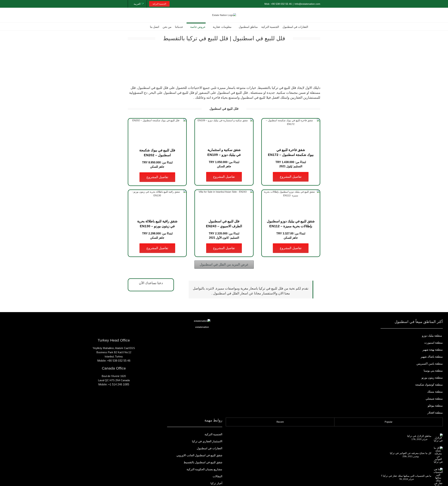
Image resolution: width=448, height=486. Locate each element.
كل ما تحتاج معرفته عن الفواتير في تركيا (410, 453)
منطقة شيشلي (434, 398)
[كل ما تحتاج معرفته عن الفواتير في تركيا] (438, 454)
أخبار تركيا (216, 483)
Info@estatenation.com (307, 3)
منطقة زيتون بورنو (432, 377)
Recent (280, 422)
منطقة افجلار (435, 412)
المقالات (217, 476)
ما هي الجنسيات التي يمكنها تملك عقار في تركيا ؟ (406, 475)
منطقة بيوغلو (435, 405)
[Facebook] (124, 397)
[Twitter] (103, 397)
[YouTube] (113, 397)
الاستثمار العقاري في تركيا (207, 441)
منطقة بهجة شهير (432, 349)
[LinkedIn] (108, 397)
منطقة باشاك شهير (432, 356)
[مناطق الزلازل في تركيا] (438, 438)
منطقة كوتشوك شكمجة (429, 384)
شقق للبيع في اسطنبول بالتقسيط (203, 462)
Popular (388, 422)
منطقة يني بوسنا (433, 370)
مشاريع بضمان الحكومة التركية (204, 469)
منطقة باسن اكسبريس (429, 363)
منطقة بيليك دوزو (432, 335)
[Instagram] (119, 397)
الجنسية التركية (213, 434)
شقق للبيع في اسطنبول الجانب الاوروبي (199, 455)
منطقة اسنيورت (433, 342)
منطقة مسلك (435, 391)
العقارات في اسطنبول (209, 448)
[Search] (145, 26)
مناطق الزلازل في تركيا (419, 436)
